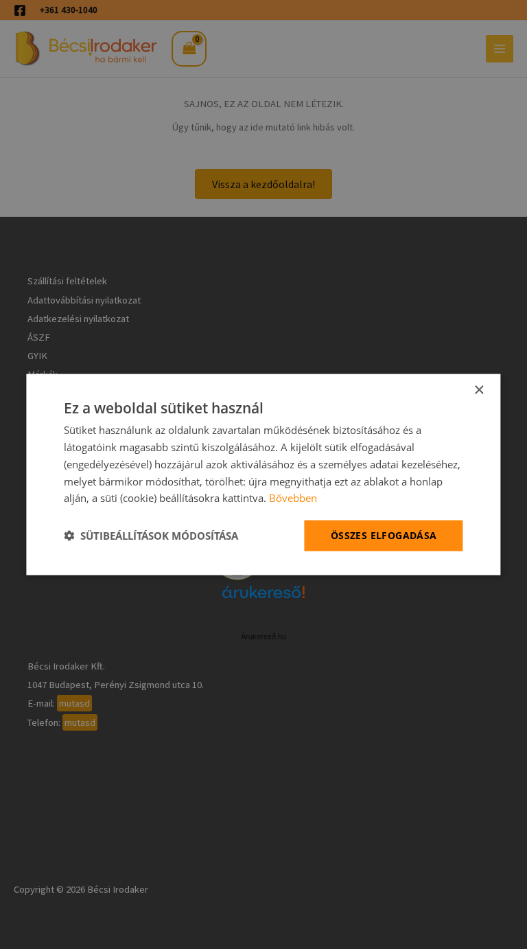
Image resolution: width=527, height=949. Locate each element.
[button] (151, 535)
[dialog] (263, 474)
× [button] (478, 390)
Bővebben (293, 498)
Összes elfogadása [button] (384, 535)
